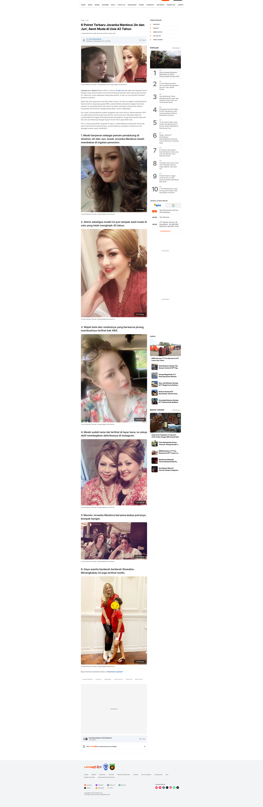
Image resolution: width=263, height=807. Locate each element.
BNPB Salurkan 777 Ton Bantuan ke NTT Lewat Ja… (169, 452)
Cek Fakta (160, 5)
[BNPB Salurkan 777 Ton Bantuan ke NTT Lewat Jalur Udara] (165, 347)
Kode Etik (111, 774)
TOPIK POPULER (155, 20)
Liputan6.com (98, 793)
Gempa (153, 336)
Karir (167, 774)
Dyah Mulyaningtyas (95, 39)
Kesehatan (132, 5)
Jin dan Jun (120, 90)
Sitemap (135, 774)
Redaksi (93, 774)
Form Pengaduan (146, 774)
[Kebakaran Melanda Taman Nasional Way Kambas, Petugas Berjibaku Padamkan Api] (154, 461)
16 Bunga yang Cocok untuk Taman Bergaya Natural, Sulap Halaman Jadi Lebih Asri (169, 166)
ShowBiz (105, 5)
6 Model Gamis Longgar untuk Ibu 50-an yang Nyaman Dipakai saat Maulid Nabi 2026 (169, 178)
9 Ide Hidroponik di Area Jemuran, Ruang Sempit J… (169, 443)
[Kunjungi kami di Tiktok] (177, 787)
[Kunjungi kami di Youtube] (160, 787)
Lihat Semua (175, 48)
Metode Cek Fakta (89, 777)
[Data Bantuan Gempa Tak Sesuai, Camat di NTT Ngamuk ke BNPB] (154, 367)
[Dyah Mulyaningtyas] (84, 40)
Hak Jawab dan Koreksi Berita (106, 777)
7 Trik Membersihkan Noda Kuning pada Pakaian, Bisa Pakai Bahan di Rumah (168, 190)
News (90, 5)
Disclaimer (102, 774)
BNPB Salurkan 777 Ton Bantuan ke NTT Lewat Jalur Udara (165, 359)
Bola (113, 5)
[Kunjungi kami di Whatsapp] (174, 787)
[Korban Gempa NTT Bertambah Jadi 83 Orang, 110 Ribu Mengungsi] (154, 393)
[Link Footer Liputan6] (93, 767)
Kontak (86, 774)
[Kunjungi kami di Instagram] (170, 787)
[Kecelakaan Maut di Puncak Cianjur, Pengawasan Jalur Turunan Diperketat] (154, 469)
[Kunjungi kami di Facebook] (163, 787)
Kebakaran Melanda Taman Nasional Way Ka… (168, 461)
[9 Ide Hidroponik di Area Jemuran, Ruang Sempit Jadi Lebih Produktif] (154, 443)
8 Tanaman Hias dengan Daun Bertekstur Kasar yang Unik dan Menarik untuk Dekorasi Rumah (168, 153)
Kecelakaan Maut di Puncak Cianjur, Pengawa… (169, 469)
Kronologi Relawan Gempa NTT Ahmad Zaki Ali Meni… (169, 401)
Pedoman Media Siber (123, 774)
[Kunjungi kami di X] (167, 787)
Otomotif (150, 5)
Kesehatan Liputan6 (115, 672)
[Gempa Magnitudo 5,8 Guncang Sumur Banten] (154, 375)
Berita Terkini (157, 410)
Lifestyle (121, 5)
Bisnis (97, 5)
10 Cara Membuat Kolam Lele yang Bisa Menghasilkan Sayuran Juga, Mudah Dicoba (169, 86)
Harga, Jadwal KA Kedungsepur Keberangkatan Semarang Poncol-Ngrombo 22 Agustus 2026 (169, 139)
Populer (154, 48)
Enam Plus (171, 5)
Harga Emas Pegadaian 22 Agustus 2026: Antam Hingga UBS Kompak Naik (165, 436)
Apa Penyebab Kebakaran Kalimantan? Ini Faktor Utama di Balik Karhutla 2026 (169, 74)
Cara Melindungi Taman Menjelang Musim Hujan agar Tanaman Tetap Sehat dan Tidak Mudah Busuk (169, 99)
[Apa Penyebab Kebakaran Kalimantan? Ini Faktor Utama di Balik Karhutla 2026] (165, 59)
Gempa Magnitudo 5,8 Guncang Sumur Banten (168, 375)
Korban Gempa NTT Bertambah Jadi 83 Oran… (168, 393)
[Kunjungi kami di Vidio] (156, 787)
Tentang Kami (158, 774)
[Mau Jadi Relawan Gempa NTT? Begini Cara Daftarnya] (154, 384)
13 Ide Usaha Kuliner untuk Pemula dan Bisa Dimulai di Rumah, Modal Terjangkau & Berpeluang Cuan (168, 125)
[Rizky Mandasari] (86, 738)
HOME (83, 5)
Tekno (141, 5)
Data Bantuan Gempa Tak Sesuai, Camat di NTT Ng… (169, 367)
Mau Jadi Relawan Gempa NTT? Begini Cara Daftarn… (169, 384)
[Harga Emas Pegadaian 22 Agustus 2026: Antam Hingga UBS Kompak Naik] (165, 423)
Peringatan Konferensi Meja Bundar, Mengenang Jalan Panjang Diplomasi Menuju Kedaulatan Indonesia (168, 112)
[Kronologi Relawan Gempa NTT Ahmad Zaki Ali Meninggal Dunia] (154, 401)
